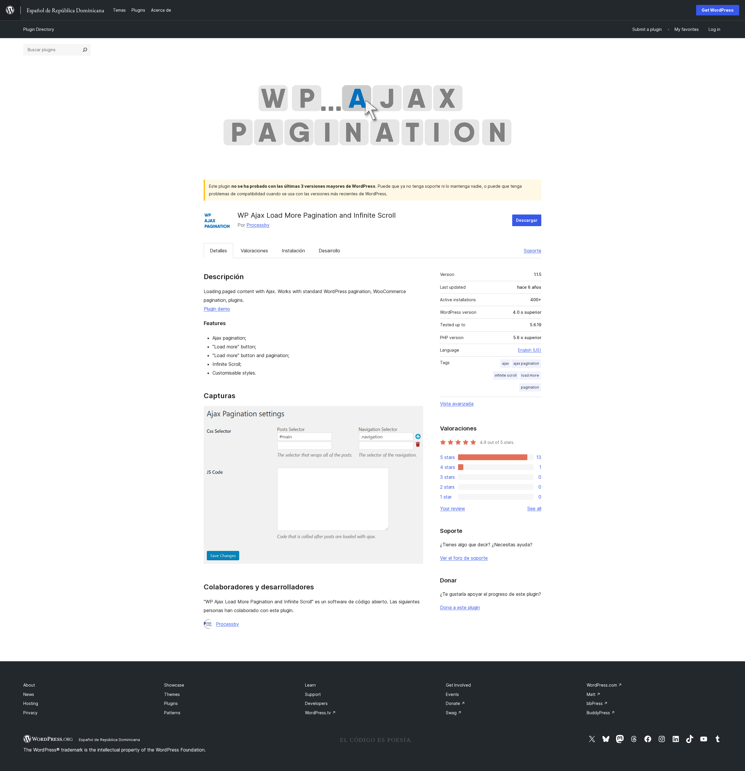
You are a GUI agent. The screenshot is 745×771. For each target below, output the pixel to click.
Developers (316, 703)
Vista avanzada (456, 404)
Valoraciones (254, 251)
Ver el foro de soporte (464, 558)
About (29, 685)
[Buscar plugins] (85, 50)
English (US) (529, 350)
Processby (257, 225)
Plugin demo (217, 309)
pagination (530, 387)
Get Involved (458, 685)
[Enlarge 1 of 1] (415, 414)
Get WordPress (718, 10)
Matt (593, 694)
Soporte (532, 251)
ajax (505, 363)
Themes (172, 694)
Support (313, 694)
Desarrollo (329, 251)
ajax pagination (526, 363)
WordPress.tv (320, 712)
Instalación (293, 251)
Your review (452, 508)
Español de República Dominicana (109, 739)
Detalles (218, 251)
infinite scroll (506, 375)
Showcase (174, 685)
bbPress (597, 703)
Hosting (30, 703)
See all (534, 508)
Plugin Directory (38, 29)
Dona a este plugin (460, 607)
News (28, 694)
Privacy (30, 712)
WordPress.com (604, 685)
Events (452, 694)
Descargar (527, 220)
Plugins (171, 703)
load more (530, 375)
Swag (454, 712)
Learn (310, 685)
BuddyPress (601, 712)
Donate (455, 703)
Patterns (172, 712)
